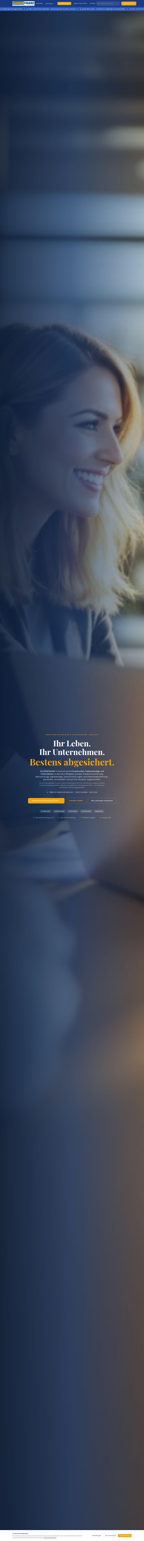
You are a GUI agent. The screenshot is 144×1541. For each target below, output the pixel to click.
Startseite (39, 3)
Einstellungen (96, 1535)
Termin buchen (128, 3)
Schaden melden (64, 3)
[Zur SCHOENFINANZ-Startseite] (23, 3)
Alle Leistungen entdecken (102, 801)
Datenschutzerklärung (50, 1538)
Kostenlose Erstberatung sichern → (46, 801)
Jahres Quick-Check (80, 3)
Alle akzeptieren (125, 1535)
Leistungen (49, 3)
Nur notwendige (110, 1535)
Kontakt (92, 3)
